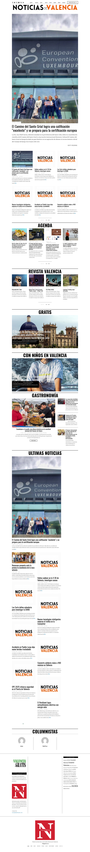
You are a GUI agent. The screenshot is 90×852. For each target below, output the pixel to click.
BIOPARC (68, 760)
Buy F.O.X (61, 846)
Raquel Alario (67, 783)
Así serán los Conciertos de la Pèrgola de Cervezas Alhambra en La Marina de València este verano (31, 333)
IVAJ (71, 774)
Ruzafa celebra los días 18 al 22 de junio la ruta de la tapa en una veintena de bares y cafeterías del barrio (19, 246)
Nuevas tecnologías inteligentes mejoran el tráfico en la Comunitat (22, 205)
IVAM (73, 774)
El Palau (70, 769)
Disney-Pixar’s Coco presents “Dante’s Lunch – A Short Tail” (36, 290)
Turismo (75, 287)
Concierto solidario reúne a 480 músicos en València (66, 205)
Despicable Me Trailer (17, 289)
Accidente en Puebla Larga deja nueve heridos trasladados (44, 205)
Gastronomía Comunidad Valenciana (40, 432)
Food (72, 771)
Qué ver (46, 2)
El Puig (72, 769)
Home (28, 846)
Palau (74, 781)
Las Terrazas (71, 778)
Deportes (36, 2)
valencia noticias (66, 788)
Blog (19, 572)
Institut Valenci (69, 774)
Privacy (43, 846)
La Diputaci (73, 776)
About (35, 846)
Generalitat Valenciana (70, 773)
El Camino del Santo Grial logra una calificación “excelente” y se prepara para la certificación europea (44, 128)
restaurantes (71, 783)
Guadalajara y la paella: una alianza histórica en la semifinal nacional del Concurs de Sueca (33, 430)
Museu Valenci (66, 780)
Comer (41, 2)
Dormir (50, 2)
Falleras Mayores (66, 771)
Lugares (71, 287)
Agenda (31, 2)
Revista (59, 2)
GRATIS (46, 846)
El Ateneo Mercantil (70, 767)
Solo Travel (65, 786)
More (16, 183)
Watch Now (33, 440)
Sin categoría (53, 242)
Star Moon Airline (50, 289)
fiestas (70, 771)
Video (19, 287)
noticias (70, 780)
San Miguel (75, 783)
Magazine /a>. (45, 843)
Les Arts (74, 778)
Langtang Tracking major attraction (69, 290)
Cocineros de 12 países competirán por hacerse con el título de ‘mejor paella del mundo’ (71, 417)
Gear (67, 773)
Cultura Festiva (71, 765)
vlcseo (21, 746)
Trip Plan (70, 786)
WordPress (45, 746)
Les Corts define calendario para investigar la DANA (66, 170)
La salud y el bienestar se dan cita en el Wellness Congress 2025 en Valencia (70, 245)
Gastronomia (29, 432)
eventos (74, 769)
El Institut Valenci (65, 769)
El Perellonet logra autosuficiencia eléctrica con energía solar (48, 705)
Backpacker (65, 760)
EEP (66, 767)
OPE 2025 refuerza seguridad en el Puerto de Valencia (23, 688)
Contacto (63, 2)
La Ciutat (69, 776)
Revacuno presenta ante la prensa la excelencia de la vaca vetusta (23, 567)
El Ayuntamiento (75, 767)
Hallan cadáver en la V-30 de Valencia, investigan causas (43, 170)
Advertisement (51, 846)
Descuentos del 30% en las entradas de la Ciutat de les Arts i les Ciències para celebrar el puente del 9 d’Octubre (32, 378)
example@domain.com (17, 812)
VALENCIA (75, 786)
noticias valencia (70, 781)
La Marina (68, 778)
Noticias (13, 122)
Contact (56, 846)
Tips (67, 786)
